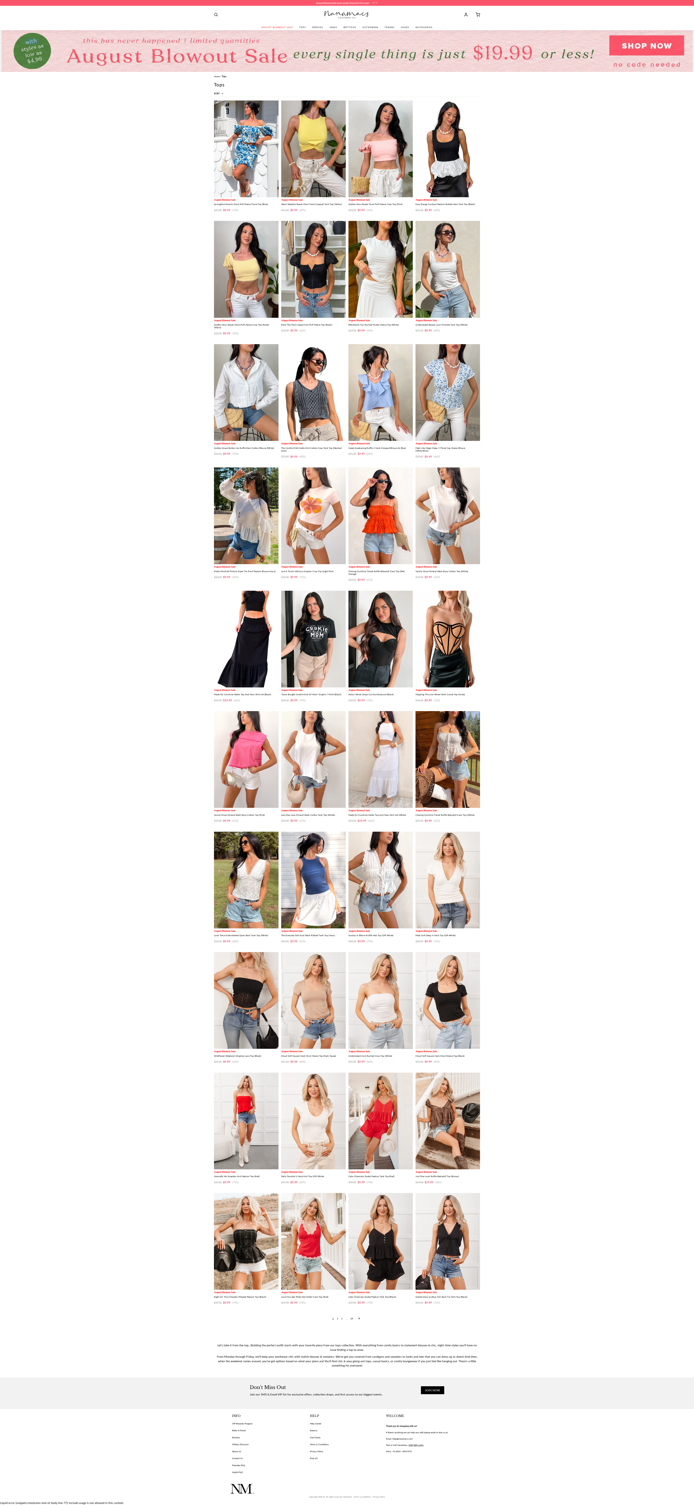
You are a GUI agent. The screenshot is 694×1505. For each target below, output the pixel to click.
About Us (236, 1451)
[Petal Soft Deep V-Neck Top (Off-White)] (447, 880)
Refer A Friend (239, 1430)
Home (217, 76)
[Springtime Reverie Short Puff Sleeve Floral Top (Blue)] (246, 149)
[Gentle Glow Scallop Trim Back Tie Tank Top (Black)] (447, 1241)
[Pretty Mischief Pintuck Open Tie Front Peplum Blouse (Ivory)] (246, 515)
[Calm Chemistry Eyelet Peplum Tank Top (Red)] (380, 1121)
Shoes (405, 27)
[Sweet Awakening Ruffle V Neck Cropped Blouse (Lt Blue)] (380, 392)
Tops (302, 27)
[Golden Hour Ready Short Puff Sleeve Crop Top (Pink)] (380, 149)
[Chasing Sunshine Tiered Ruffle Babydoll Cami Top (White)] (447, 759)
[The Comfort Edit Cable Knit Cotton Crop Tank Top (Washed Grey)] (313, 392)
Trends (390, 27)
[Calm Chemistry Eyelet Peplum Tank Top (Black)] (380, 1241)
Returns (313, 1430)
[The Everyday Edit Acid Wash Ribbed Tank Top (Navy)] (313, 880)
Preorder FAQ (238, 1465)
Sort (217, 93)
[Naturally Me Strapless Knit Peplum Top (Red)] (246, 1121)
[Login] (467, 14)
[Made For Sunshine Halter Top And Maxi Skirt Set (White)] (380, 759)
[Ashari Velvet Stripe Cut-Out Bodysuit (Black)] (380, 639)
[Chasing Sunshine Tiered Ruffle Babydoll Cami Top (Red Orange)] (380, 515)
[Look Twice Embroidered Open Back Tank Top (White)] (246, 880)
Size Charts (315, 1437)
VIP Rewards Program (242, 1423)
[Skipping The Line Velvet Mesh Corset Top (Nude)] (447, 639)
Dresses (317, 27)
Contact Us (237, 1458)
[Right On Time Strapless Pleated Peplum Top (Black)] (246, 1241)
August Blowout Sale (277, 27)
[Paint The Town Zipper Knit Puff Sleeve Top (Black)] (313, 269)
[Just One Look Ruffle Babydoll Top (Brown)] (447, 1121)
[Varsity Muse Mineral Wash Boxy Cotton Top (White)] (447, 515)
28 (351, 1318)
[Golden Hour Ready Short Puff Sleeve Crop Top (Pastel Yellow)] (246, 269)
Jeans (333, 27)
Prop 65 (314, 1458)
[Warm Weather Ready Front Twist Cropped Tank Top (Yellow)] (313, 149)
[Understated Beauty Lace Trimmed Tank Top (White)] (447, 269)
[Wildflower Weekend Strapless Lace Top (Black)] (246, 1000)
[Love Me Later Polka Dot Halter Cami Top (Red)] (313, 1241)
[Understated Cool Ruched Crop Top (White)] (380, 1000)
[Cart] (476, 14)
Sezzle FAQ (237, 1472)
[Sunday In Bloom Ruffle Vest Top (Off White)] (380, 880)
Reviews (236, 1437)
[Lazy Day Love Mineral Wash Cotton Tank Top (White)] (313, 759)
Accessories (423, 27)
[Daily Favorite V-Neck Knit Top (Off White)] (313, 1121)
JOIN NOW (432, 1390)
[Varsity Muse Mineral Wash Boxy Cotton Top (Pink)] (246, 759)
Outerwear (370, 27)
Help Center (315, 1423)
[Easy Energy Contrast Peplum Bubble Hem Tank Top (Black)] (447, 149)
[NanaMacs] (347, 14)
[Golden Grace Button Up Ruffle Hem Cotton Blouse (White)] (246, 392)
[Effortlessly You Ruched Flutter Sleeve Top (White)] (380, 269)
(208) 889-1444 (415, 1445)
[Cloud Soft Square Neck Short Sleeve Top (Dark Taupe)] (313, 1000)
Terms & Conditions (319, 1444)
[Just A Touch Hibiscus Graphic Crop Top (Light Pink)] (313, 515)
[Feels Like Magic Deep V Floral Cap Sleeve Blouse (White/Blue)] (447, 392)
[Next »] (359, 1318)
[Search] (216, 15)
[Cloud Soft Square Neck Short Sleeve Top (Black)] (447, 1000)
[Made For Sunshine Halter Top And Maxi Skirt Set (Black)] (246, 639)
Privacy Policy (316, 1451)
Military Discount (240, 1444)
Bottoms (350, 27)
